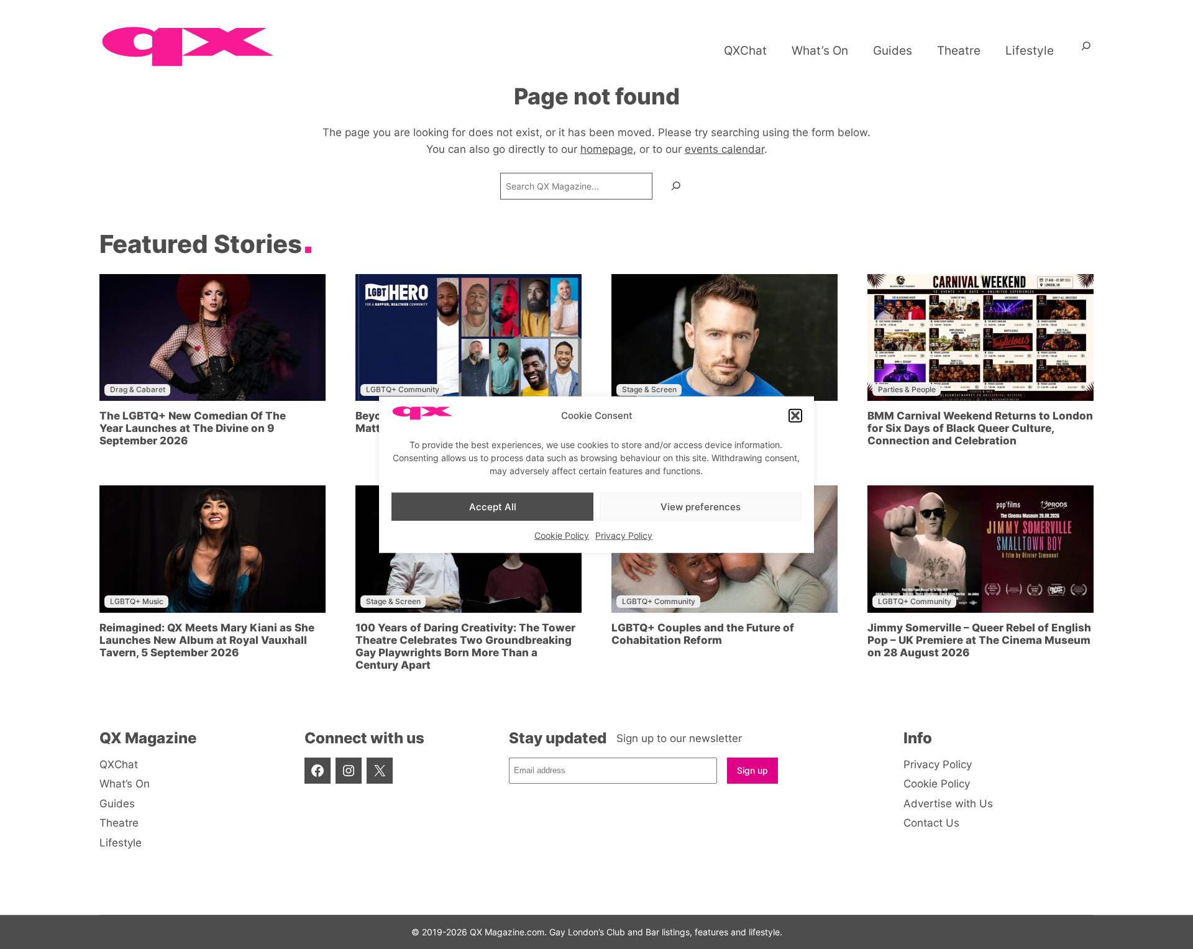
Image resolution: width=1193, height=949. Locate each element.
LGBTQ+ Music (136, 601)
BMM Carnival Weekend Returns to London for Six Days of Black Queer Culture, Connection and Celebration (980, 428)
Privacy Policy (623, 535)
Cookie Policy (561, 535)
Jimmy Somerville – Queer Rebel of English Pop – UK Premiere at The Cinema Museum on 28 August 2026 (979, 640)
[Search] (676, 186)
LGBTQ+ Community (402, 389)
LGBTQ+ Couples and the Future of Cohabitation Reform (702, 633)
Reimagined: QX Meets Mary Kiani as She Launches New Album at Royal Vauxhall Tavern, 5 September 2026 (206, 640)
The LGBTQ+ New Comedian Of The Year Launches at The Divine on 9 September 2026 (192, 428)
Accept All (492, 506)
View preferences (700, 506)
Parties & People (907, 389)
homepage (606, 149)
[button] (795, 416)
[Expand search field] (1086, 50)
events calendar (724, 149)
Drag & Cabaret (137, 389)
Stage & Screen (649, 389)
